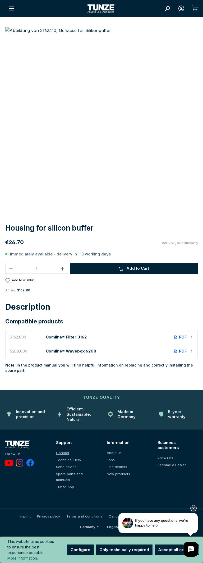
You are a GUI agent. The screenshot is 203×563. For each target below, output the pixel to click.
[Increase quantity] (62, 268)
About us (114, 453)
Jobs (111, 460)
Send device (66, 467)
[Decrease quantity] (10, 268)
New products (118, 474)
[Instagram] (19, 462)
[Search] (167, 8)
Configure (80, 549)
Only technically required (124, 549)
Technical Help (68, 460)
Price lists (165, 458)
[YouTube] (9, 462)
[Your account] (181, 8)
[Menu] (11, 8)
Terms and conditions (84, 516)
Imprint (25, 516)
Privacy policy (48, 516)
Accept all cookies (176, 549)
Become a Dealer (172, 465)
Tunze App (65, 487)
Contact (62, 453)
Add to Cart (137, 268)
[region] (101, 123)
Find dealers (117, 467)
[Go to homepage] (101, 8)
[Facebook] (30, 462)
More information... (23, 558)
